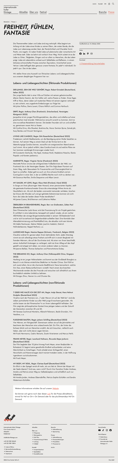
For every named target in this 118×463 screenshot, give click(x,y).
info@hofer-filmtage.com (10, 437)
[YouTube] (99, 430)
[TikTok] (103, 430)
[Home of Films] (9, 418)
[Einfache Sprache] (109, 4)
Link (49, 393)
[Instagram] (107, 430)
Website (55, 388)
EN (105, 4)
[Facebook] (110, 430)
